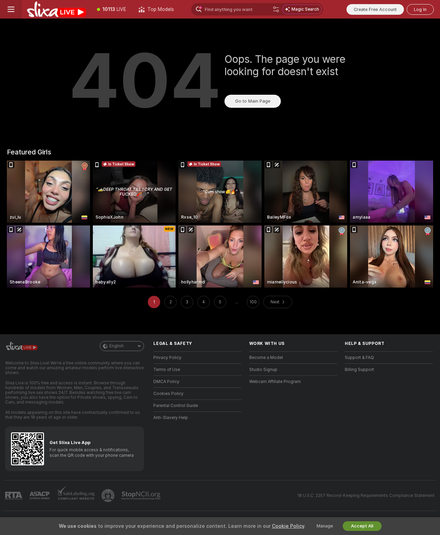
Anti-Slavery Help (170, 417)
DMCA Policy (166, 381)
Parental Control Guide (175, 405)
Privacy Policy (167, 357)
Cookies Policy (168, 393)
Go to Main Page (252, 101)
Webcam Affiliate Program (275, 381)
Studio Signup (263, 369)
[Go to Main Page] (56, 9)
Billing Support (359, 369)
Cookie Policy (288, 526)
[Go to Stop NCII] (141, 495)
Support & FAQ (359, 357)
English (116, 346)
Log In (420, 9)
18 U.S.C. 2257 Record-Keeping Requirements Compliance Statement (365, 495)
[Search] (276, 9)
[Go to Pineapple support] (108, 495)
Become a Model (266, 357)
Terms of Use (166, 369)
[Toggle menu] (11, 9)
